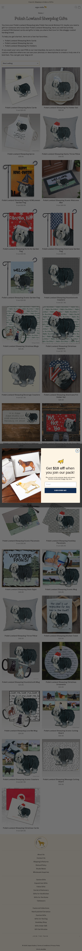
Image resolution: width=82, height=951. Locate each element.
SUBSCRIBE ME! (60, 490)
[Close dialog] (77, 451)
